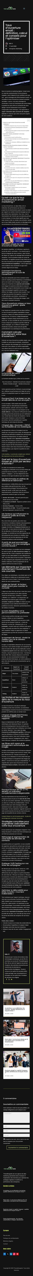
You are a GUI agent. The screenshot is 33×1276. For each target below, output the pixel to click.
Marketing (19, 48)
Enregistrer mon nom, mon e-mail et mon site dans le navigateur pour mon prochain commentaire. (16, 1141)
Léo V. (11, 43)
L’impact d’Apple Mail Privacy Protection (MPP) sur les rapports (17, 175)
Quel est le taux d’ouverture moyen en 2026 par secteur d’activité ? (15, 146)
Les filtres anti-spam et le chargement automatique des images (17, 178)
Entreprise (12, 48)
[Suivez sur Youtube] (17, 1254)
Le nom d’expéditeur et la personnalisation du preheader (15, 165)
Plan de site (6, 1235)
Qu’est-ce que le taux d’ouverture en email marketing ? (14, 123)
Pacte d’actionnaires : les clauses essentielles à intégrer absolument (13, 1219)
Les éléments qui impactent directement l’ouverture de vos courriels (17, 159)
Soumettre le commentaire (18, 1147)
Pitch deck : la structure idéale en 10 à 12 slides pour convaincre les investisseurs (16, 1040)
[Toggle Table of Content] (28, 120)
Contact (5, 1244)
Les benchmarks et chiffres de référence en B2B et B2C (17, 149)
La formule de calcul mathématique (13, 137)
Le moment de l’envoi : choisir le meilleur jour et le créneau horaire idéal (17, 168)
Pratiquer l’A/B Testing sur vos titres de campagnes (17, 190)
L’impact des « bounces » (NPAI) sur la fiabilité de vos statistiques (17, 142)
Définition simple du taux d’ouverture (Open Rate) (16, 125)
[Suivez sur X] (7, 1254)
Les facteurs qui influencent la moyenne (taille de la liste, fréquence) (17, 152)
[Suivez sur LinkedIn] (11, 1254)
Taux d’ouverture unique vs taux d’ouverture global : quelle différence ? (17, 131)
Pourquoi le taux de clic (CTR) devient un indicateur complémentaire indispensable (17, 181)
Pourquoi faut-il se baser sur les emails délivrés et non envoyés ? (16, 139)
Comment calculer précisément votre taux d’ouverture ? (14, 134)
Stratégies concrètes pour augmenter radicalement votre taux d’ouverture (16, 184)
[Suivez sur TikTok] (14, 1254)
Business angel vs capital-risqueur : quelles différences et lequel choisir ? (16, 1071)
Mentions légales (8, 1241)
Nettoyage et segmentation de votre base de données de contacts (15, 188)
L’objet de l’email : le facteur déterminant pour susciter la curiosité (16, 162)
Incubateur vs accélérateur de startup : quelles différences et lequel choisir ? (15, 1009)
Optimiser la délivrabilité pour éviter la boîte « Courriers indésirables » (15, 193)
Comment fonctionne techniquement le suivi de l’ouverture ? (16, 128)
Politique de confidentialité (11, 1238)
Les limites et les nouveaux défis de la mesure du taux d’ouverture (16, 171)
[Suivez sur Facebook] (4, 1254)
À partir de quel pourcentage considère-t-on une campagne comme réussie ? (16, 155)
